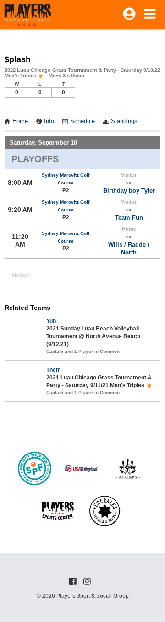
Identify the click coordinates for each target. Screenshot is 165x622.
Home (20, 121)
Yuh (51, 321)
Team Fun (129, 217)
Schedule (82, 121)
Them (53, 370)
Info (49, 121)
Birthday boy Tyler (129, 190)
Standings (124, 121)
